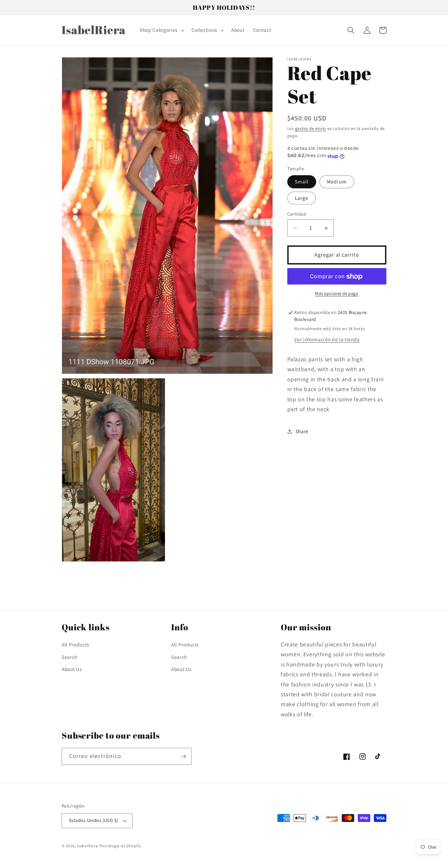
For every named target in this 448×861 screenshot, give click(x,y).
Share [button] (302, 431)
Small (302, 181)
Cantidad (296, 214)
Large (302, 198)
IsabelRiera (87, 845)
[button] (161, 30)
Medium (337, 181)
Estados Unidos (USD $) (93, 820)
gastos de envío (310, 129)
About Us (72, 669)
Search (69, 657)
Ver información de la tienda (326, 339)
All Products (75, 644)
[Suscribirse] (183, 756)
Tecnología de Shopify (120, 845)
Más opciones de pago (336, 293)
